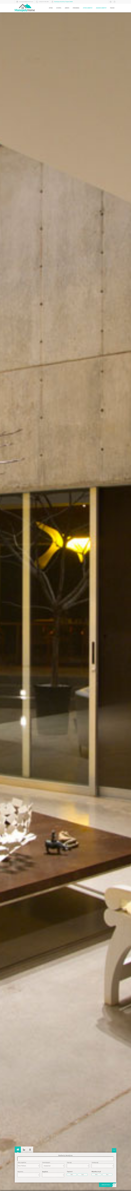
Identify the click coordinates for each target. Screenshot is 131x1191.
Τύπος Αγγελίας (21, 1162)
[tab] (18, 1150)
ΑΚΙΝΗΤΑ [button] (67, 8)
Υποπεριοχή (95, 1162)
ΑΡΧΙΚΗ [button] (51, 8)
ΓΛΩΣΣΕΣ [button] (112, 8)
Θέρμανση (20, 1171)
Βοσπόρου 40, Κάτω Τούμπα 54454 (63, 1)
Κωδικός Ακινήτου (65, 1155)
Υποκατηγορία (46, 1162)
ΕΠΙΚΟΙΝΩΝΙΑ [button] (76, 8)
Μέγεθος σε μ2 (96, 1171)
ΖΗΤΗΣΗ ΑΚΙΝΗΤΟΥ (87, 8)
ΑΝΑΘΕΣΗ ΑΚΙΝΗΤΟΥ (101, 8)
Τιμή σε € (69, 1171)
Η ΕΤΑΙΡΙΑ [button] (58, 8)
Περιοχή (69, 1162)
